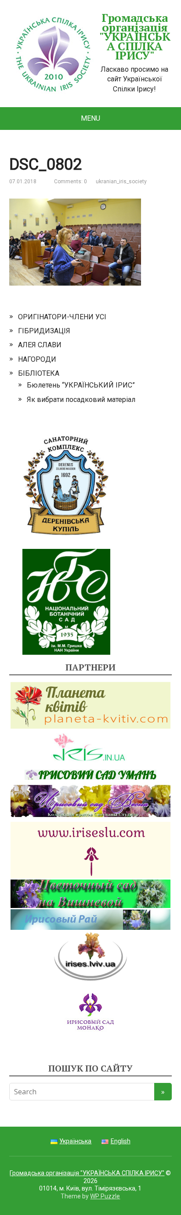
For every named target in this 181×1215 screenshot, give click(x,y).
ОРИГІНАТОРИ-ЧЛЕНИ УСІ (62, 317)
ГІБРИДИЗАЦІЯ (44, 331)
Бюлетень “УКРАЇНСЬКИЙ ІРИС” (81, 385)
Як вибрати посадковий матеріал (81, 399)
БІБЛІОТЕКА (38, 373)
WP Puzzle (105, 1196)
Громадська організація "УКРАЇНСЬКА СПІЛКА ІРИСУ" (134, 36)
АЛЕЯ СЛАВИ (40, 345)
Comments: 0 (70, 181)
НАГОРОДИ (37, 359)
